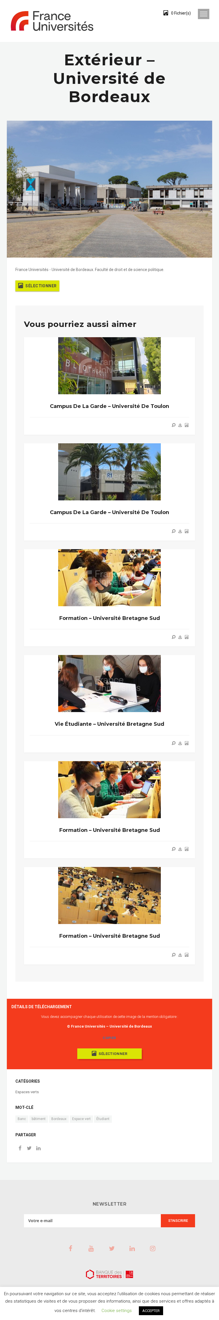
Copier (109, 1038)
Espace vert (81, 1119)
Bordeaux (58, 1119)
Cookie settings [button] (117, 1310)
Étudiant (103, 1119)
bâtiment (39, 1119)
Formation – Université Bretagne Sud (109, 618)
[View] (174, 425)
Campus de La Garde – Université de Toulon (109, 406)
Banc (22, 1119)
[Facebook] (20, 1149)
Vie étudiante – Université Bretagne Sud (109, 724)
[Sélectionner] (186, 425)
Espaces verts (27, 1092)
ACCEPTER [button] (151, 1311)
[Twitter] (29, 1149)
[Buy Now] (180, 425)
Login (145, 13)
